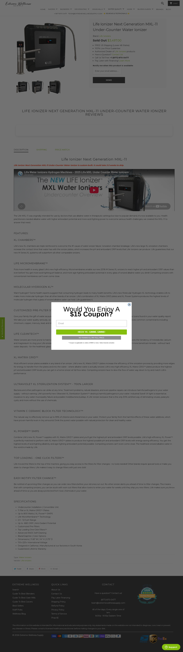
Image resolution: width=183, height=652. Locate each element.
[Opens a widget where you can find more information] (171, 647)
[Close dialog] (129, 304)
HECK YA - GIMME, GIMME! (91, 332)
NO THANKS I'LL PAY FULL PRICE (91, 338)
